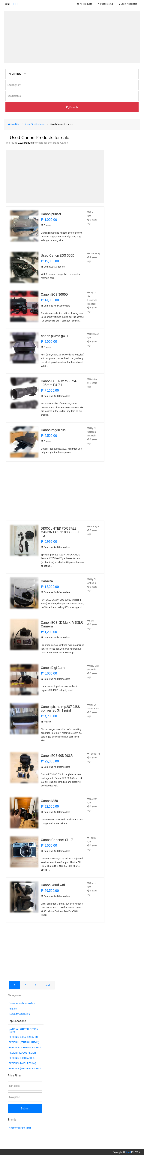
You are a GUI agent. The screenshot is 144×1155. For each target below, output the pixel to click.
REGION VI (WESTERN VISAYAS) (25, 1068)
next (48, 985)
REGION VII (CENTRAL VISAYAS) (25, 1047)
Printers (13, 1008)
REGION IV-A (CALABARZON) (23, 1037)
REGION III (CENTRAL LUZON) (24, 1042)
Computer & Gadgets (19, 1014)
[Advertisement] (72, 37)
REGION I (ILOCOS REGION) (23, 1053)
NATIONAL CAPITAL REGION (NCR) (23, 1030)
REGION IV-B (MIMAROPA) (22, 1058)
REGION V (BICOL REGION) (22, 1063)
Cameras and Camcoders (22, 1003)
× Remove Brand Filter (20, 1128)
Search (73, 107)
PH (11, 4)
